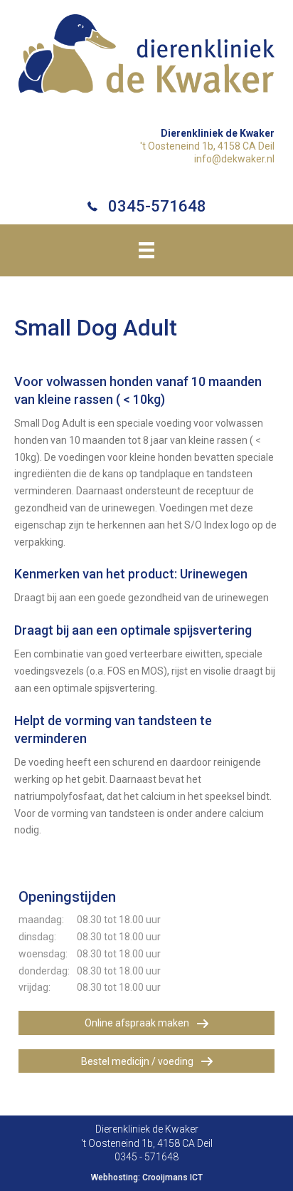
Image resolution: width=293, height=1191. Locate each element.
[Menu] (146, 250)
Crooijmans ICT (172, 1177)
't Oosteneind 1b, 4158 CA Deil (207, 146)
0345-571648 (157, 206)
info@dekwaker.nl (234, 159)
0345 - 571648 (146, 1157)
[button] (146, 1022)
